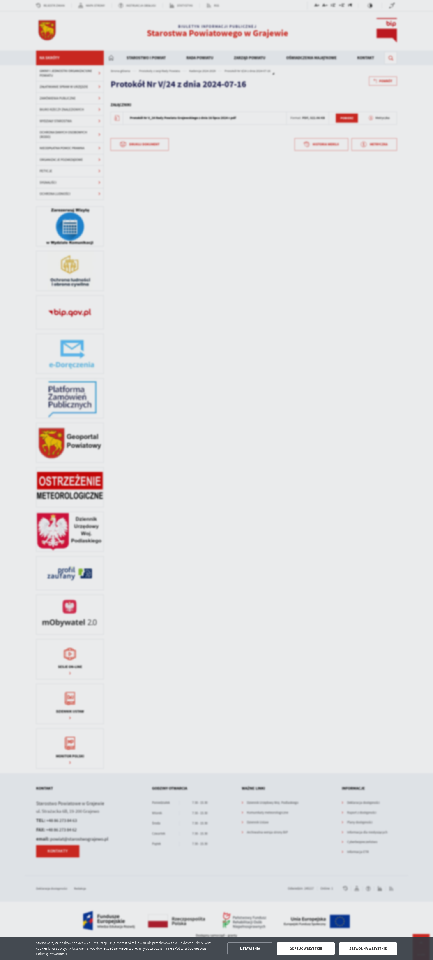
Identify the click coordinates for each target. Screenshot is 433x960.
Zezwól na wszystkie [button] (368, 948)
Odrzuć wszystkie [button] (306, 948)
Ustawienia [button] (250, 948)
